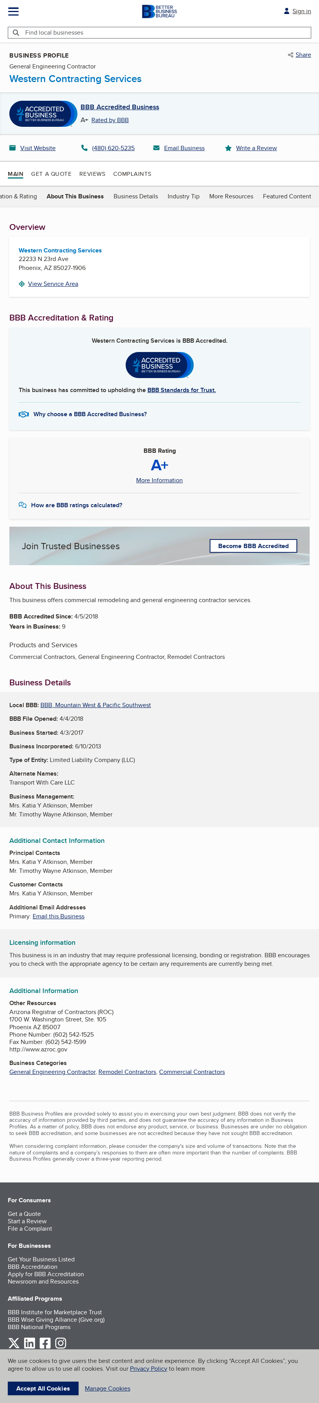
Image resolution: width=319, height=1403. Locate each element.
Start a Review (27, 1221)
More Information (159, 480)
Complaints (132, 174)
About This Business (75, 196)
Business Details (136, 196)
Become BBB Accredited (253, 545)
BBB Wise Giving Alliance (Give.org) (56, 1319)
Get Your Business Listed (41, 1259)
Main (15, 174)
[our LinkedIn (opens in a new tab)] (29, 1347)
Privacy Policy (148, 1368)
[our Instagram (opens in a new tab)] (60, 1347)
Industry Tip (184, 196)
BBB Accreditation (33, 1266)
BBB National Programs (39, 1326)
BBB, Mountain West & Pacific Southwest (95, 705)
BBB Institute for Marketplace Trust (55, 1312)
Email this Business (58, 916)
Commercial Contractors (192, 1071)
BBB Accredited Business (120, 107)
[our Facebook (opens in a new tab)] (45, 1347)
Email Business (184, 148)
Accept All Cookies (43, 1388)
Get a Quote (51, 174)
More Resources (231, 196)
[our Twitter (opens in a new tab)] (14, 1347)
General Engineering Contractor (52, 1071)
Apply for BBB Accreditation (46, 1274)
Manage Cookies (107, 1388)
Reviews (92, 174)
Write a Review (256, 148)
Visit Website (38, 148)
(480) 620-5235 (113, 148)
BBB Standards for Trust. (181, 389)
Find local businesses (54, 32)
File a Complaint (30, 1228)
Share (303, 55)
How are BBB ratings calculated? (76, 505)
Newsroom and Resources (43, 1281)
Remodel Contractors (127, 1071)
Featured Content (287, 196)
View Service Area (53, 283)
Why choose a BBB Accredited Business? (90, 414)
